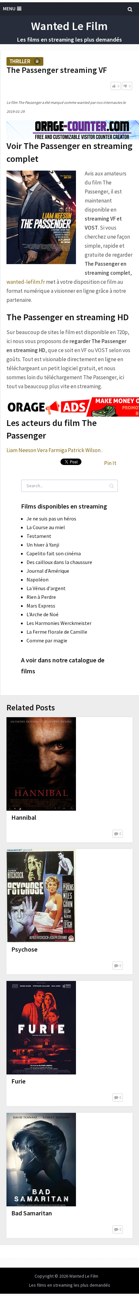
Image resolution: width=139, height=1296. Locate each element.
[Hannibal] (41, 764)
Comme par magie (47, 640)
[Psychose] (41, 896)
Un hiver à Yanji (43, 544)
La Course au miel (46, 527)
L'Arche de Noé (43, 614)
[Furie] (41, 1027)
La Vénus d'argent (46, 588)
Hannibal (23, 817)
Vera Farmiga (52, 450)
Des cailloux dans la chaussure (59, 562)
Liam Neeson (21, 450)
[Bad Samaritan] (41, 1159)
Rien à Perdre (41, 597)
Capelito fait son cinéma (54, 553)
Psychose (24, 949)
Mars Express (41, 605)
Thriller (19, 61)
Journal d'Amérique (48, 571)
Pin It (110, 463)
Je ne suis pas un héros (51, 518)
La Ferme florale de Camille (57, 631)
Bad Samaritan (31, 1213)
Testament (39, 536)
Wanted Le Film (69, 26)
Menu (9, 8)
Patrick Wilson (84, 450)
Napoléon (37, 579)
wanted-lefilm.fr (25, 281)
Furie (18, 1081)
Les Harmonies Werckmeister (59, 623)
